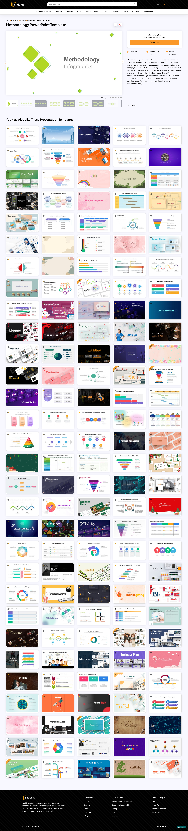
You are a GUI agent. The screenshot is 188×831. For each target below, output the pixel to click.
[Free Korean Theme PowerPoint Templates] (129, 375)
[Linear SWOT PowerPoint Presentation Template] (165, 550)
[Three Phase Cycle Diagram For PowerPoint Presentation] (129, 223)
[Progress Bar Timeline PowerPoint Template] (129, 397)
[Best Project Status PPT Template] (165, 179)
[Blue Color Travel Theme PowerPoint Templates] (165, 244)
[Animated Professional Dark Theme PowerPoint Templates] (58, 725)
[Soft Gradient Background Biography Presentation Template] (129, 419)
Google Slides (148, 11)
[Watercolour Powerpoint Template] (129, 244)
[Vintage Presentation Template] (129, 725)
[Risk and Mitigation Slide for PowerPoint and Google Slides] (58, 550)
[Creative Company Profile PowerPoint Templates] (165, 638)
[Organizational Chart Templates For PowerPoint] (165, 747)
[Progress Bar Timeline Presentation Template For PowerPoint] (93, 266)
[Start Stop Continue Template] (58, 419)
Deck (79, 11)
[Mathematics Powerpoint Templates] (93, 332)
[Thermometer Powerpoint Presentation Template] (93, 244)
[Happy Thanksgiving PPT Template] (129, 594)
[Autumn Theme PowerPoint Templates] (22, 638)
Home (8, 20)
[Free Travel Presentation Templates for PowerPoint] (93, 725)
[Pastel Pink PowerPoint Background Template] (93, 201)
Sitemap (115, 816)
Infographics (59, 11)
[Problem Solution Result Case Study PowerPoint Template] (22, 419)
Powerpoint (15, 20)
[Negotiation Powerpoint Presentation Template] (165, 769)
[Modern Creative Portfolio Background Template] (129, 354)
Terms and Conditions (159, 809)
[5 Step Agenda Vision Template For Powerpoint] (129, 572)
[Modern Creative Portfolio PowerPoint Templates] (129, 681)
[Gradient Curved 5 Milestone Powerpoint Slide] (22, 507)
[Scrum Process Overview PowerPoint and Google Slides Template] (165, 681)
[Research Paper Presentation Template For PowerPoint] (22, 769)
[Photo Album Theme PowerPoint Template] (22, 223)
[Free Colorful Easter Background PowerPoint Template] (165, 354)
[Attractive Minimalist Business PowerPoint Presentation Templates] (22, 354)
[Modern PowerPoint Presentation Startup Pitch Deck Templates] (58, 616)
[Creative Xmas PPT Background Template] (165, 507)
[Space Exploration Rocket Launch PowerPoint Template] (58, 507)
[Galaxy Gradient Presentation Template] (93, 135)
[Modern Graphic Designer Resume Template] (93, 747)
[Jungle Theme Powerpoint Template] (93, 572)
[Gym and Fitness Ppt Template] (93, 397)
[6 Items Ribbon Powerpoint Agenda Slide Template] (165, 703)
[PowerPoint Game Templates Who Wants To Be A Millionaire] (165, 157)
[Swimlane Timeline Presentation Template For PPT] (93, 223)
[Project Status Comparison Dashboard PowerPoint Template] (58, 354)
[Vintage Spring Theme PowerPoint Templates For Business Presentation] (165, 201)
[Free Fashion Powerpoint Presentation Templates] (129, 638)
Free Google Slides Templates (122, 801)
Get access (154, 42)
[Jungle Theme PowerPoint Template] (129, 179)
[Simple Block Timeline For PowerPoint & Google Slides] (129, 550)
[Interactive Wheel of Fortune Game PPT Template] (22, 703)
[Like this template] (120, 25)
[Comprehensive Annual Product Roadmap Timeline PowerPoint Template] (58, 463)
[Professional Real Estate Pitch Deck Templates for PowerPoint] (93, 157)
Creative (106, 11)
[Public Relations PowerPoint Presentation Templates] (129, 441)
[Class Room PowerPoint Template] (22, 288)
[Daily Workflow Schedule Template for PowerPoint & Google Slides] (58, 201)
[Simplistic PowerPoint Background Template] (58, 244)
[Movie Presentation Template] (58, 594)
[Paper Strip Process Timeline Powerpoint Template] (22, 310)
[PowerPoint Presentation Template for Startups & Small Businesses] (22, 179)
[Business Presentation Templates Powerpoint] (58, 528)
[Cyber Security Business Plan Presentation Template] (165, 725)
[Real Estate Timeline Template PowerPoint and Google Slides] (165, 419)
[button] (122, 61)
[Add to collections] (115, 25)
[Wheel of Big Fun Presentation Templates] (22, 397)
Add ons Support (157, 812)
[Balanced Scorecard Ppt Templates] (22, 594)
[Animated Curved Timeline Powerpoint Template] (165, 266)
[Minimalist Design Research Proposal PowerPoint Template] (58, 397)
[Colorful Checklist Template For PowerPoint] (165, 288)
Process (116, 11)
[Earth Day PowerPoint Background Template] (129, 769)
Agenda (97, 11)
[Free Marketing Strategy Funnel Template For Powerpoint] (165, 375)
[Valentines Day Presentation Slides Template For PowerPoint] (165, 659)
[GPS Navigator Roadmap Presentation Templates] (58, 485)
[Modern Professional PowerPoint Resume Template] (58, 572)
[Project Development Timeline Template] (129, 201)
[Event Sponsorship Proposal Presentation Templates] (22, 244)
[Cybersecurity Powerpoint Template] (165, 310)
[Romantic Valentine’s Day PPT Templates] (58, 375)
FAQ (153, 801)
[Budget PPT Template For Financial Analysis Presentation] (93, 681)
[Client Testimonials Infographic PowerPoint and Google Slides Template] (58, 659)
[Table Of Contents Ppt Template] (22, 659)
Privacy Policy (156, 805)
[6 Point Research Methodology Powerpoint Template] (22, 135)
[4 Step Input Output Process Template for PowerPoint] (58, 223)
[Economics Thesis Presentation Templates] (93, 507)
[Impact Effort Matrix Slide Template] (93, 616)
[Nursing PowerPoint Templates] (129, 332)
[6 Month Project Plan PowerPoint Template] (22, 616)
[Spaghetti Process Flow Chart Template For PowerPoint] (129, 157)
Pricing (165, 4)
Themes (126, 11)
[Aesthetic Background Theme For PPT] (58, 266)
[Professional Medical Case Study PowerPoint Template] (165, 616)
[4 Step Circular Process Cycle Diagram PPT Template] (22, 550)
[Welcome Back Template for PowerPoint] (22, 681)
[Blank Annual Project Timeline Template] (165, 397)
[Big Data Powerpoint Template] (165, 572)
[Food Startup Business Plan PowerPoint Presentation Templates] (129, 703)
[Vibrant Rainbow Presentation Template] (93, 179)
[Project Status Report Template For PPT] (165, 528)
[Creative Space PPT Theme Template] (22, 528)
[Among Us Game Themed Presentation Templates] (93, 528)
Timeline (88, 11)
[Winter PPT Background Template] (58, 135)
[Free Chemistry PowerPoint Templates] (93, 288)
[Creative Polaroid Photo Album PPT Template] (22, 747)
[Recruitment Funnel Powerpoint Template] (129, 463)
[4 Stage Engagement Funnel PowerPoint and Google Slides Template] (58, 157)
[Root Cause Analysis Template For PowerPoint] (58, 441)
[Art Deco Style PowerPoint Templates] (93, 354)
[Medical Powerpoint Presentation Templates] (93, 659)
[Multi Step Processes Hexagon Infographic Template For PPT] (58, 747)
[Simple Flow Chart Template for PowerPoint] (22, 485)
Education (136, 11)
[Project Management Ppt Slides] (93, 441)
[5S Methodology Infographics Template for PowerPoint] (58, 288)
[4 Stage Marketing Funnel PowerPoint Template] (58, 179)
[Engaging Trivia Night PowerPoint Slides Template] (93, 769)
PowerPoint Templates (43, 11)
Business (70, 11)
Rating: (104, 97)
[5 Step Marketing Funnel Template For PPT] (93, 485)
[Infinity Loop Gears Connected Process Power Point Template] (22, 157)
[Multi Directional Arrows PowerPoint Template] (58, 769)
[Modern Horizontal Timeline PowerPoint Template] (129, 266)
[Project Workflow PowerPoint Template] (165, 135)
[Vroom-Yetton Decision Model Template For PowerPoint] (129, 616)
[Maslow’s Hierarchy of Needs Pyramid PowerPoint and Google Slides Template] (22, 441)
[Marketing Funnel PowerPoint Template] (129, 528)
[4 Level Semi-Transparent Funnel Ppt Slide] (165, 223)
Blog (113, 812)
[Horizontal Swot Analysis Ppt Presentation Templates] (93, 419)
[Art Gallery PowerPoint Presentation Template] (165, 594)
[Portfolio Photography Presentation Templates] (22, 375)
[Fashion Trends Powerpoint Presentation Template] (93, 703)
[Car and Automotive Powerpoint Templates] (22, 332)
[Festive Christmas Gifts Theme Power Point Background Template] (22, 463)
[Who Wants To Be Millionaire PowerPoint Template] (129, 310)
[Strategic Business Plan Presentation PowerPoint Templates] (129, 659)
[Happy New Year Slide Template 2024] (129, 747)
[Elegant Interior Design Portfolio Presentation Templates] (22, 201)
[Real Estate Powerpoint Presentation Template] (165, 485)
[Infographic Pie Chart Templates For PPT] (93, 638)
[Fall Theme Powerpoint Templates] (165, 441)
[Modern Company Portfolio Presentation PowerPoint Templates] (129, 485)
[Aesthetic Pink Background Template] (22, 725)
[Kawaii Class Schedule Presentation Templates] (58, 310)
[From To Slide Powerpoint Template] (93, 375)
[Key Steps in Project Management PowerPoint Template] (58, 681)
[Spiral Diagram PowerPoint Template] (93, 550)
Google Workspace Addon (121, 805)
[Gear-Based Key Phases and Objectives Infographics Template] (129, 288)
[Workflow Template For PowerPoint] (129, 135)
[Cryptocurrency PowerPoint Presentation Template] (93, 594)
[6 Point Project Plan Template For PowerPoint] (58, 638)
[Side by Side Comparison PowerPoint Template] (22, 572)
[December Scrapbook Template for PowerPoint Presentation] (165, 463)
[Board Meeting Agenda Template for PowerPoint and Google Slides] (93, 463)
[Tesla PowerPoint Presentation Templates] (58, 332)
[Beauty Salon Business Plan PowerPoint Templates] (165, 332)
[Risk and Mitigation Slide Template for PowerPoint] (22, 266)
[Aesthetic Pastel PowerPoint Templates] (93, 310)
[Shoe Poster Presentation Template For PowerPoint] (58, 703)
